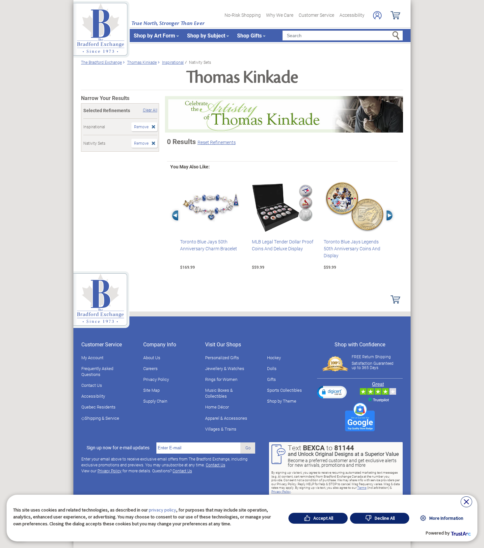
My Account (92, 358)
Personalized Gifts (222, 358)
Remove (141, 126)
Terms (361, 487)
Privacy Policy (156, 379)
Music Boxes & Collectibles (219, 393)
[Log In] (377, 15)
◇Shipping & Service (100, 418)
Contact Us (91, 385)
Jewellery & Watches (224, 368)
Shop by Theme (281, 401)
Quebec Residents (98, 407)
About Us (151, 358)
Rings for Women (221, 379)
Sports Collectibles (284, 390)
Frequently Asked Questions (97, 371)
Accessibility (351, 15)
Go (248, 448)
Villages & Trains (220, 429)
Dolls (272, 368)
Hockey (274, 358)
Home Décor (217, 407)
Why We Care (279, 15)
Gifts (271, 379)
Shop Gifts (249, 35)
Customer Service (316, 15)
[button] (332, 392)
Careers (150, 368)
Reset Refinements (217, 142)
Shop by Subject (206, 35)
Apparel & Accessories (226, 418)
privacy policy (162, 510)
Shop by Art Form (154, 35)
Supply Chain (155, 401)
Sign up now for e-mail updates (118, 447)
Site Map (151, 390)
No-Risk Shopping (243, 15)
